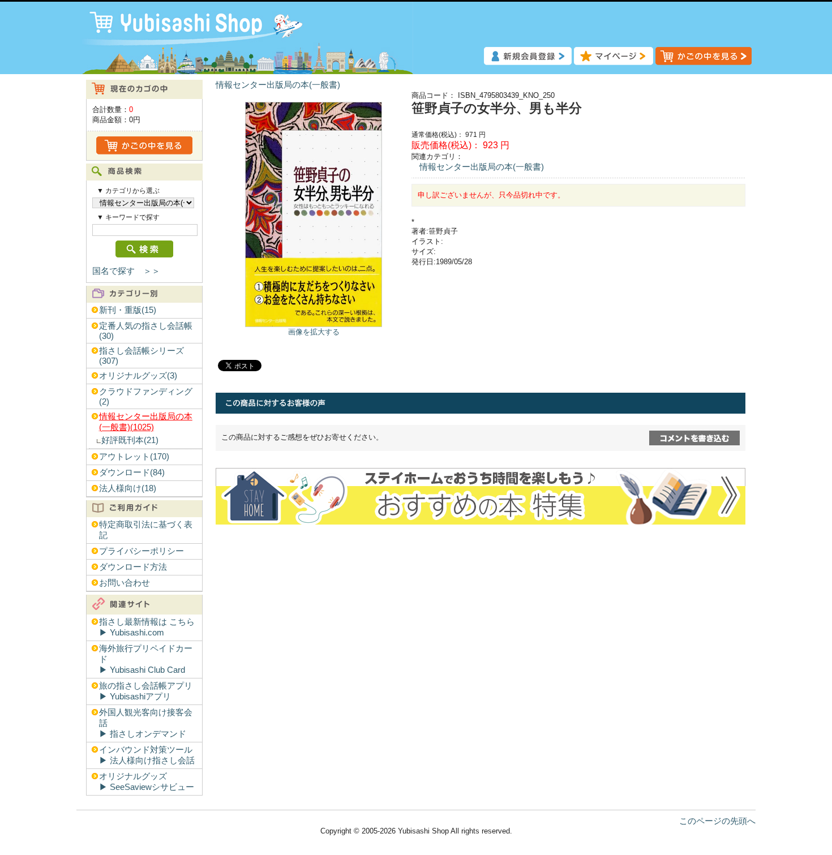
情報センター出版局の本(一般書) (278, 84)
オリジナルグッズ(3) (138, 375)
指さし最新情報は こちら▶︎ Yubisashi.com (147, 627)
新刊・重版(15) (127, 310)
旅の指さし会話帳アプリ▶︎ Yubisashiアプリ (145, 691)
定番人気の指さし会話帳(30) (145, 331)
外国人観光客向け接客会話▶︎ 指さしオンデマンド (145, 723)
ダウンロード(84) (132, 472)
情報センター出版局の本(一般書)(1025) (145, 422)
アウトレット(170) (134, 456)
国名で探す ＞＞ (126, 271)
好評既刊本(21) (129, 440)
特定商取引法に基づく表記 (145, 530)
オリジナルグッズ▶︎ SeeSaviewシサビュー (146, 782)
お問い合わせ (124, 582)
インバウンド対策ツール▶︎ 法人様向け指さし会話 (147, 755)
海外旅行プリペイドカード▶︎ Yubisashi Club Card (145, 659)
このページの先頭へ (717, 821)
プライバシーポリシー (141, 551)
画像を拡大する (314, 332)
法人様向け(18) (127, 488)
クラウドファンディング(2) (145, 396)
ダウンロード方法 (133, 567)
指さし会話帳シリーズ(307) (141, 356)
